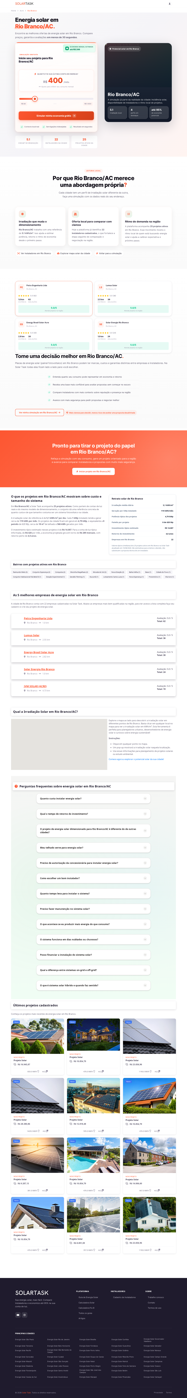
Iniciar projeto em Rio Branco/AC (95, 471)
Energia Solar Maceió (23, 1361)
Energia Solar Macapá (88, 1377)
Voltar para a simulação (110, 253)
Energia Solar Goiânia (120, 1350)
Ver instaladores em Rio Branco (36, 253)
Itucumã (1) (94, 577)
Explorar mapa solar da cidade (75, 253)
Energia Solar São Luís (152, 1371)
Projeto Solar (20, 1060)
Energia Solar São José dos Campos (90, 1371)
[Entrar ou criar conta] (170, 3)
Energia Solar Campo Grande (155, 1357)
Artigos (82, 1318)
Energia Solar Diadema (24, 1366)
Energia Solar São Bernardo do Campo (59, 1351)
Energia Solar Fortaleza (89, 1346)
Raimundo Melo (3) (20, 572)
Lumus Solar (31, 635)
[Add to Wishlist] (60, 1023)
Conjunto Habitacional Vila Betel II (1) (27, 577)
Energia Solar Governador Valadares (154, 1340)
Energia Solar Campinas (153, 1361)
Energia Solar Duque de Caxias (92, 1357)
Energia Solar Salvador (152, 1346)
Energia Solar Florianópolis (25, 1371)
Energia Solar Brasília (88, 1339)
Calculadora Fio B (86, 1308)
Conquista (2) (60, 572)
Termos (169, 1392)
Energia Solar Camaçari (153, 1377)
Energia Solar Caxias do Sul (26, 1377)
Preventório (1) (154, 577)
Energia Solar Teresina (24, 1346)
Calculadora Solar (87, 1302)
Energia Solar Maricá (120, 1361)
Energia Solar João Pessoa (57, 1366)
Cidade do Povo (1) (163, 572)
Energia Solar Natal (87, 1361)
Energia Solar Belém (119, 1371)
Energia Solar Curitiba (120, 1339)
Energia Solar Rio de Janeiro (58, 1339)
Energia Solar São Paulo (24, 1339)
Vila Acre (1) (169, 577)
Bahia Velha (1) (134, 572)
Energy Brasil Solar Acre (39, 652)
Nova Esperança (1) (136, 577)
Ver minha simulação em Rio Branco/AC (38, 412)
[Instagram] (24, 1315)
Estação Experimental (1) (55, 577)
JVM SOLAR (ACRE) (35, 686)
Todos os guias (85, 1313)
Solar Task (26, 1392)
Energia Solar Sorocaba (24, 1357)
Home (13, 10)
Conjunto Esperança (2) (41, 572)
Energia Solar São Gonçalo (57, 1361)
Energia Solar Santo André (57, 1371)
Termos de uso (154, 1308)
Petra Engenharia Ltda (38, 618)
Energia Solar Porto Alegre (90, 1366)
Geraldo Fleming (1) (77, 577)
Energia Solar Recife (23, 1350)
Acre (22, 10)
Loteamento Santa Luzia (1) (113, 577)
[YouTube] (18, 1315)
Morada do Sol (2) (99, 572)
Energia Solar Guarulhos (121, 1346)
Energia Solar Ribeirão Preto (123, 1357)
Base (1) (148, 572)
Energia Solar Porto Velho (90, 1350)
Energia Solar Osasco (152, 1366)
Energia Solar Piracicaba (121, 1377)
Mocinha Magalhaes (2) (79, 572)
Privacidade (158, 1392)
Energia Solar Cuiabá (55, 1357)
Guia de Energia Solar (88, 1297)
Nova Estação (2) (117, 572)
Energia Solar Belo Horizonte (58, 1346)
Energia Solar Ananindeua (57, 1377)
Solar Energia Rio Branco (39, 669)
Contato (151, 1302)
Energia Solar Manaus (152, 1350)
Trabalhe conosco (156, 1297)
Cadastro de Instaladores (124, 1297)
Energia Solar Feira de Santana (124, 1366)
